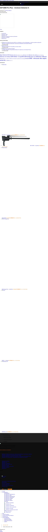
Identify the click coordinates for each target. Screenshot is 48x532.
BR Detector (10, 55)
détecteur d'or (25, 55)
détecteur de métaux (5, 56)
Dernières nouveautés (6, 483)
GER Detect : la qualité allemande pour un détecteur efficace (29, 56)
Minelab (27, 58)
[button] (25, 434)
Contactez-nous (4, 486)
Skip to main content (10, 0)
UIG (6, 60)
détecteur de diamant (40, 55)
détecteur (16, 55)
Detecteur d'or (4, 35)
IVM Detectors (2, 58)
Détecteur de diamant (6, 463)
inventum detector (8, 10)
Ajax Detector (3, 55)
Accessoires (4, 33)
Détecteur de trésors (5, 467)
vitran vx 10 (11, 60)
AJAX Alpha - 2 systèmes (6, 134)
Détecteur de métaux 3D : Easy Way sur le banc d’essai (11, 46)
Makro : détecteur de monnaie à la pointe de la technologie (16, 58)
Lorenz (6, 58)
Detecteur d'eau (5, 34)
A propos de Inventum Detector (7, 485)
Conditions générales (5, 484)
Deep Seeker (4, 217)
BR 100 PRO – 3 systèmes (34, 145)
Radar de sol (4, 38)
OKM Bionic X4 (4, 431)
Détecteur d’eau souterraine (7, 464)
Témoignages (4, 482)
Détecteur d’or (4, 462)
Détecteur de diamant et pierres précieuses (9, 36)
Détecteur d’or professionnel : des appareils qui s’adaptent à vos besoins (15, 457)
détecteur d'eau (20, 55)
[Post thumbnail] (21, 42)
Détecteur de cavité (5, 465)
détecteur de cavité (32, 55)
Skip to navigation (3, 0)
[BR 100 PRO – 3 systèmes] (16, 145)
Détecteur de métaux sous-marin (8, 466)
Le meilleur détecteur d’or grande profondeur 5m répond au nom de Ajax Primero (16, 49)
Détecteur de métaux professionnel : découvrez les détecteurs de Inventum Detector (17, 43)
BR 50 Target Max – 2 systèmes (7, 289)
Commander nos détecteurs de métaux (9, 481)
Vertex (8, 60)
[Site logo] (24, 4)
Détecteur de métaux (5, 461)
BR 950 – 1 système (5, 360)
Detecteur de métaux (5, 37)
